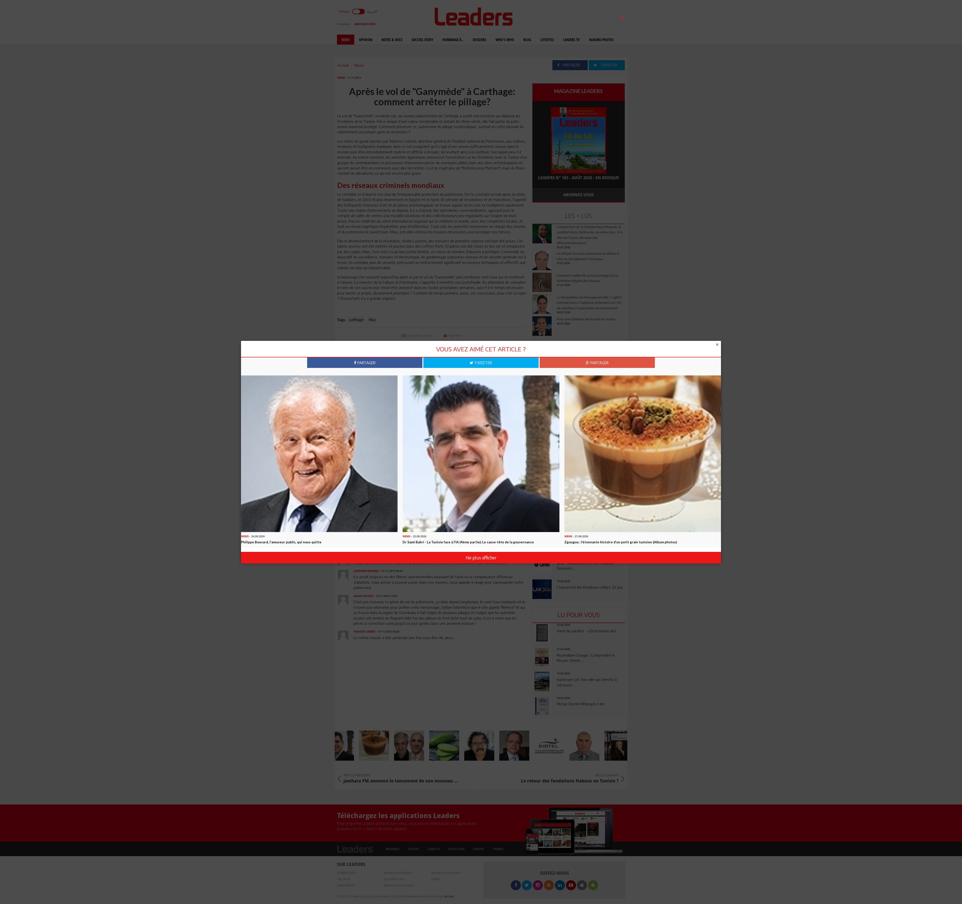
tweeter (482, 362)
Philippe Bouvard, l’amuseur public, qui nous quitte (281, 542)
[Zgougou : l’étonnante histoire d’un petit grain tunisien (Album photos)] (642, 453)
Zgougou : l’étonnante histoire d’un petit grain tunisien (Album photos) (620, 542)
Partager (366, 362)
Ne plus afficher (481, 557)
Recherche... (544, 16)
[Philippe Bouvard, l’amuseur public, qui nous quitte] (319, 453)
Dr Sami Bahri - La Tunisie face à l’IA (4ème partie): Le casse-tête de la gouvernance (468, 542)
